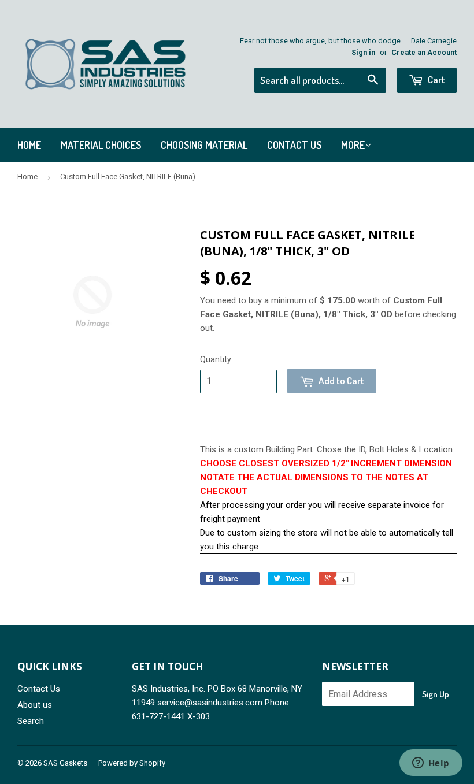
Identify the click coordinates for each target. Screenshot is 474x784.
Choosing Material (204, 145)
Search (30, 721)
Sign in (363, 52)
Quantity (215, 359)
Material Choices (101, 145)
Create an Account (424, 52)
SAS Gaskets (65, 763)
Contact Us (294, 145)
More (353, 145)
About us (34, 705)
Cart (435, 79)
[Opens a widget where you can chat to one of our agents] (430, 763)
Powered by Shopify (131, 763)
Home (29, 145)
